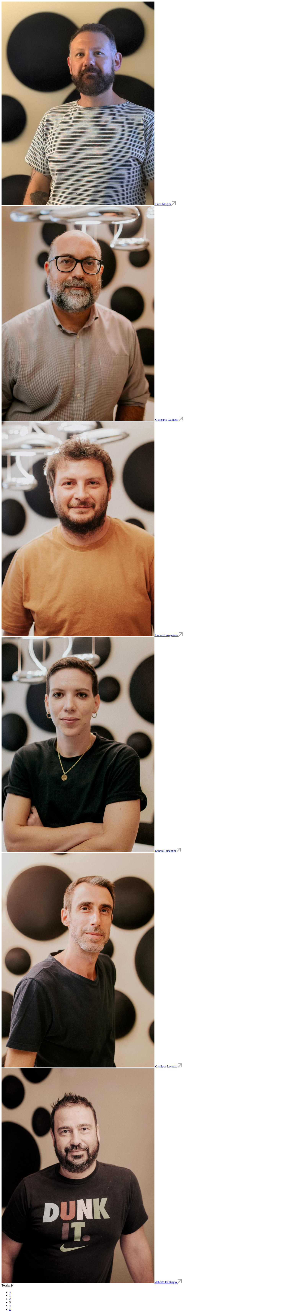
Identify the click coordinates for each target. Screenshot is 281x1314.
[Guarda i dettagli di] (78, 204)
